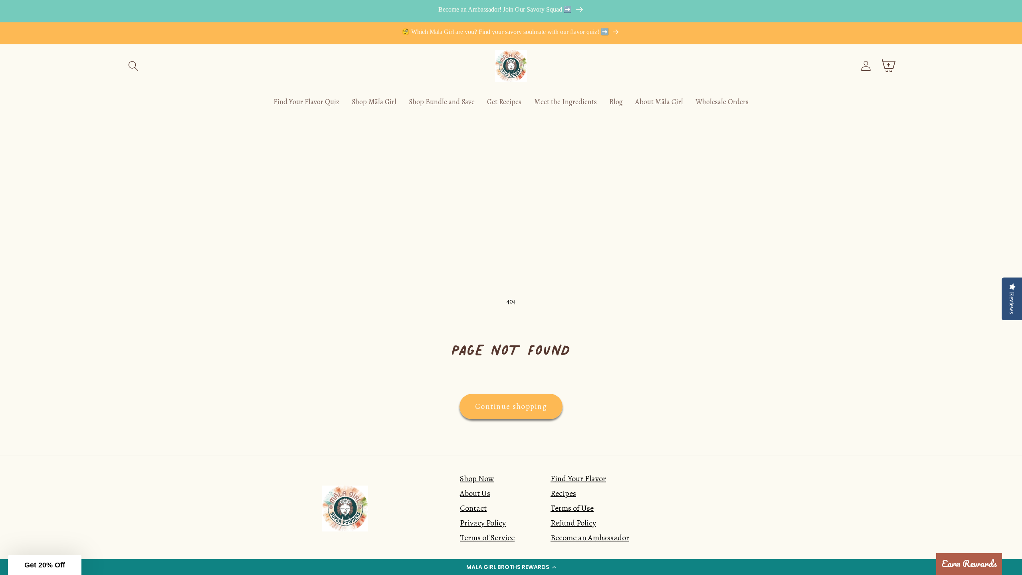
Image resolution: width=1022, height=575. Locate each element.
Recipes (563, 493)
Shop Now (477, 478)
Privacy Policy (483, 523)
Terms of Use (572, 508)
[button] (511, 567)
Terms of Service (487, 537)
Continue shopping (511, 406)
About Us (475, 493)
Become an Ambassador (590, 537)
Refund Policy (573, 523)
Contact (473, 508)
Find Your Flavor (578, 478)
